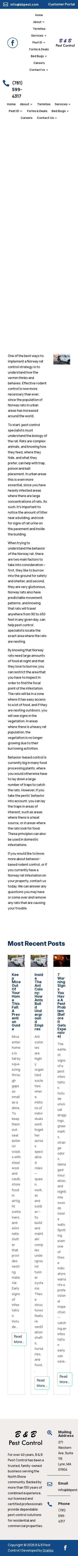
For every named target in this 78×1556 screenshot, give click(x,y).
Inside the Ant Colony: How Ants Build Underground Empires (39, 1001)
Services (37, 35)
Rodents (10, 274)
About (37, 22)
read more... (19, 1339)
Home (39, 15)
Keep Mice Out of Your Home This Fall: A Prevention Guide (16, 1001)
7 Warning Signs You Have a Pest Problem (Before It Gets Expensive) (61, 1005)
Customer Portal (61, 4)
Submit (58, 269)
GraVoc (48, 1550)
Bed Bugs (37, 56)
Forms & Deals (39, 49)
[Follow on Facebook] (12, 43)
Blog (26, 268)
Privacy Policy (54, 250)
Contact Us (37, 70)
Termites (39, 29)
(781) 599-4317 (62, 1515)
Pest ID (37, 42)
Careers (39, 63)
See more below (15, 295)
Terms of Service (56, 254)
